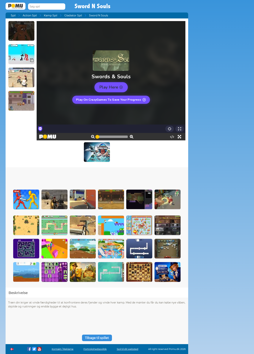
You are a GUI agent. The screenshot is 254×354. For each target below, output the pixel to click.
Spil (13, 15)
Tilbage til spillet (97, 338)
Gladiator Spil (73, 15)
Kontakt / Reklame (62, 349)
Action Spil (30, 15)
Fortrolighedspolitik (95, 349)
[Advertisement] (97, 177)
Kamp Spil (50, 15)
